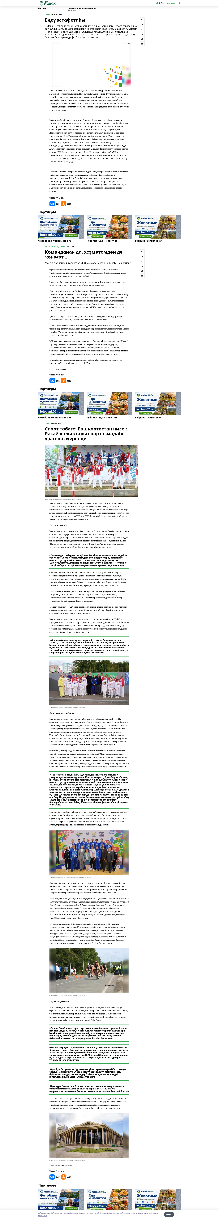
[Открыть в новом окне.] (54, 203)
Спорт (47, 15)
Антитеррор (171, 3)
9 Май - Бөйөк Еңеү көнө (55, 247)
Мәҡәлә (42, 8)
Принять (169, 1214)
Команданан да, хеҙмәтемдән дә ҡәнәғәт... (82, 9)
